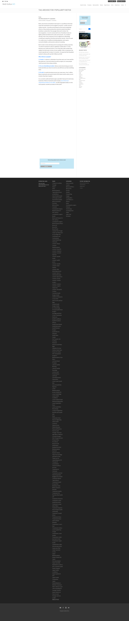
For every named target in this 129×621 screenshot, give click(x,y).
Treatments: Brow (56, 517)
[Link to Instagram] (6, 1)
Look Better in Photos (82, 78)
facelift (80, 73)
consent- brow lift (56, 249)
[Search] (125, 5)
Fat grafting (80, 74)
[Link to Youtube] (3, 1)
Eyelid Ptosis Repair (57, 324)
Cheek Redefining (56, 240)
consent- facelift (56, 264)
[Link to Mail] (7, 1)
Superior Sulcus (56, 452)
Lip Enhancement (56, 377)
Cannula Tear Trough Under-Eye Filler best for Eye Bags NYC (57, 232)
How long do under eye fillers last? (84, 52)
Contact (54, 291)
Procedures (55, 441)
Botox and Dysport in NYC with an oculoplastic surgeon (57, 219)
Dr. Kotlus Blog (56, 308)
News (80, 79)
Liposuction (55, 379)
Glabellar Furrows (56, 348)
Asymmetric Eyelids (57, 199)
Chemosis (54, 241)
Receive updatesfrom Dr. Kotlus (85, 18)
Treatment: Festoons (57, 498)
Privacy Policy (55, 440)
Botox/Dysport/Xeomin (58, 223)
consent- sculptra (56, 284)
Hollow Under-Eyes (57, 350)
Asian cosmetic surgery (82, 69)
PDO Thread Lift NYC (57, 438)
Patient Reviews (56, 427)
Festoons (54, 342)
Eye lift (80, 72)
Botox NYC (80, 71)
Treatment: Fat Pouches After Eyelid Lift (57, 494)
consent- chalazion (56, 251)
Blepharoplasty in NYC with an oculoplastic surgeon (57, 212)
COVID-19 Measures (57, 297)
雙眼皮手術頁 (55, 599)
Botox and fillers (42, 20)
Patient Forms (55, 425)
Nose (53, 416)
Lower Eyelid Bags (56, 394)
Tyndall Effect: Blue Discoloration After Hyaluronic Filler (57, 546)
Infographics (48, 20)
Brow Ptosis (55, 229)
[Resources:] (84, 39)
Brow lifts (54, 227)
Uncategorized (69, 210)
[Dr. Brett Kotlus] (9, 5)
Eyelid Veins (55, 335)
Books (53, 216)
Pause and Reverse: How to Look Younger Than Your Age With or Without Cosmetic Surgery (57, 432)
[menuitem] (83, 5)
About (53, 186)
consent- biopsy (56, 243)
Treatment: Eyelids (57, 491)
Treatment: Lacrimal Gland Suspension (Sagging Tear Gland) (57, 474)
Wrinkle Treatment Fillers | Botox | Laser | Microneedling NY (57, 586)
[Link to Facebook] (4, 1)
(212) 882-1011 (112, 1)
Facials (54, 337)
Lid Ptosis (54, 375)
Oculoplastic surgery (82, 80)
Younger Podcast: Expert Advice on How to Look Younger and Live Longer (56, 594)
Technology (80, 82)
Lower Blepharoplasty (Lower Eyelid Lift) (56, 390)
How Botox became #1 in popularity (47, 18)
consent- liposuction (57, 276)
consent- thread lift (57, 289)
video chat (80, 86)
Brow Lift (54, 225)
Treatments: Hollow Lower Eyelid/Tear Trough (57, 529)
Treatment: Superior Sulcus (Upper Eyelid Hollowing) (57, 509)
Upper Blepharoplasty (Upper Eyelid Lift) (56, 555)
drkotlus (54, 20)
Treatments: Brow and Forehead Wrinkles (56, 520)
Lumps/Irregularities (57, 410)
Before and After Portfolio (84, 183)
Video (80, 85)
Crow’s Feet (55, 298)
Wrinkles (80, 87)
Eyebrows (54, 317)
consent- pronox (56, 278)
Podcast (80, 81)
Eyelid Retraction (56, 326)
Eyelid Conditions (56, 319)
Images (68, 196)
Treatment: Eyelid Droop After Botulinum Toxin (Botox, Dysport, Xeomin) (56, 485)
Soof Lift (54, 451)
